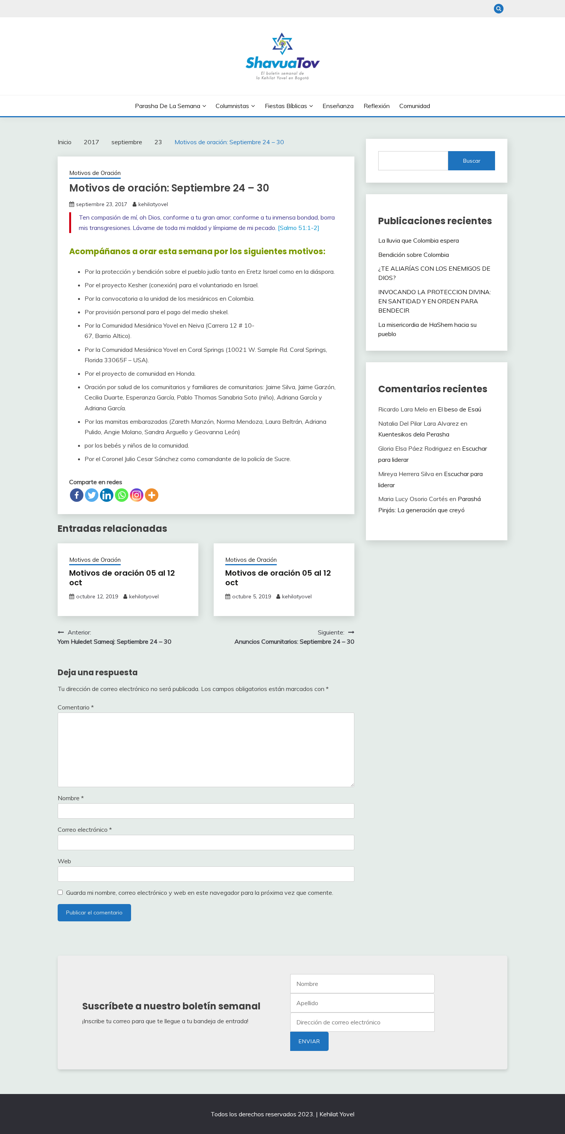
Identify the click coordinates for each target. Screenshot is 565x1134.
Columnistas (232, 106)
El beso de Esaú (459, 409)
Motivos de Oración (95, 173)
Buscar (471, 160)
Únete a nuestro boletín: (362, 1022)
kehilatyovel (153, 204)
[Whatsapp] (121, 495)
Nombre (71, 798)
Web (64, 861)
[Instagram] (136, 495)
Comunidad (414, 106)
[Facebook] (76, 495)
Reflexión (377, 106)
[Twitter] (91, 495)
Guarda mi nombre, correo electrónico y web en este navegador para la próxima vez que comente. (199, 892)
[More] (151, 495)
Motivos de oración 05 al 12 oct (122, 578)
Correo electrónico (85, 829)
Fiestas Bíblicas (286, 106)
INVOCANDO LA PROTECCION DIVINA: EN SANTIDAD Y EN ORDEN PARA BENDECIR (434, 301)
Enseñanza (338, 106)
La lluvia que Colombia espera (418, 240)
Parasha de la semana (167, 106)
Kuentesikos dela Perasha (413, 434)
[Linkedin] (106, 495)
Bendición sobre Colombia (413, 254)
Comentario (76, 707)
